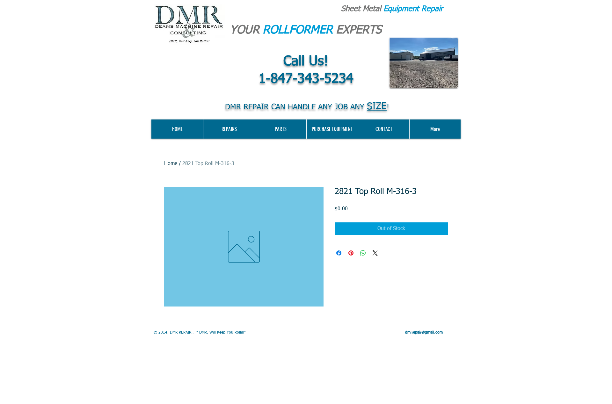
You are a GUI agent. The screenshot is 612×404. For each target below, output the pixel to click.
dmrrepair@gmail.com (424, 333)
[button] (332, 129)
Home (170, 163)
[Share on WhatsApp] (363, 253)
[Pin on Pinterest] (351, 253)
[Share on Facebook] (339, 253)
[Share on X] (375, 253)
